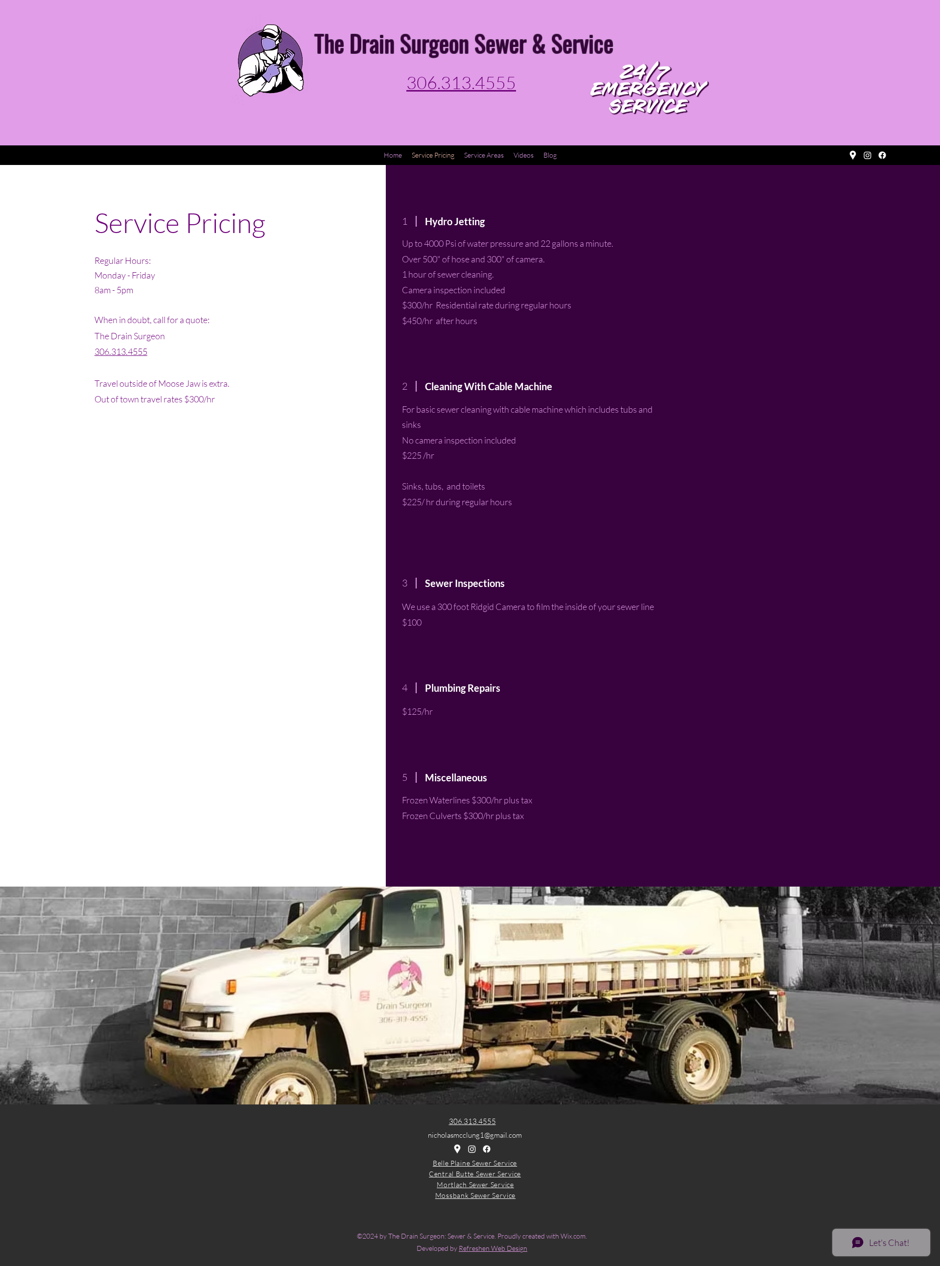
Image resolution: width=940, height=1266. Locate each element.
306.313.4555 (120, 351)
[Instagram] (867, 155)
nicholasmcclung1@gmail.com (475, 1135)
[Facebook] (882, 155)
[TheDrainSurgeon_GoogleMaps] (853, 155)
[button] (484, 155)
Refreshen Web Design (493, 1248)
